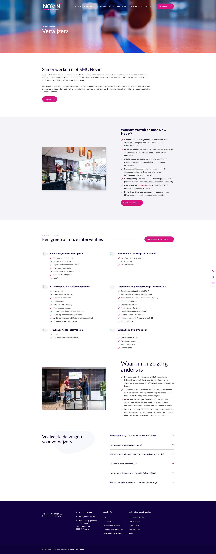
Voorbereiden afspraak (111, 525)
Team (104, 517)
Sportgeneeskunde (136, 517)
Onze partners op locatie (112, 529)
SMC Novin (52, 6)
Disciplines (122, 6)
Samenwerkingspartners (112, 533)
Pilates (131, 533)
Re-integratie (134, 529)
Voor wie (77, 6)
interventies (143, 185)
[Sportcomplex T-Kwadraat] (213, 277)
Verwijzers (134, 6)
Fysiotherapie (134, 521)
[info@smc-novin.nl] (213, 283)
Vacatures (106, 521)
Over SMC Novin (104, 6)
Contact (145, 6)
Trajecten (88, 6)
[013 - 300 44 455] (213, 271)
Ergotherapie (134, 525)
